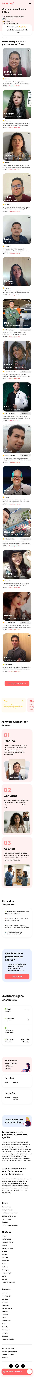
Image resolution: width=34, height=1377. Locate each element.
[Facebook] (11, 1366)
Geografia (5, 1260)
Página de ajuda (8, 1354)
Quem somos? (6, 1207)
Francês (4, 1254)
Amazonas (11, 37)
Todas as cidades (8, 1339)
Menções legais (7, 1210)
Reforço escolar (15, 1098)
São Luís (5, 1336)
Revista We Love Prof (9, 1348)
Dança (4, 1279)
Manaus (15, 1082)
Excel (4, 1276)
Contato (5, 1357)
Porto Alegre (6, 1320)
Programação (7, 1273)
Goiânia (5, 1327)
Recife (4, 1317)
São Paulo (5, 1293)
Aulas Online (6, 1219)
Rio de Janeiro (7, 1296)
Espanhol (5, 1257)
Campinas (5, 1333)
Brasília (4, 1302)
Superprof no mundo (9, 1216)
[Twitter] (17, 1366)
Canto (4, 1245)
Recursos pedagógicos (9, 1351)
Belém (6, 1082)
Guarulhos (5, 1330)
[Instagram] (23, 1366)
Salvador (5, 1299)
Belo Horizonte (7, 1308)
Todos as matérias (8, 1282)
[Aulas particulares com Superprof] (8, 3)
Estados (5, 1222)
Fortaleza (5, 1305)
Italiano (5, 1267)
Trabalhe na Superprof (10, 1225)
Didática (7, 1097)
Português (5, 1270)
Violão (4, 1251)
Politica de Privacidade (10, 1213)
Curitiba (5, 1314)
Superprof (4, 37)
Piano (4, 1264)
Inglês (4, 1236)
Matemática (6, 1239)
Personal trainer (7, 1242)
